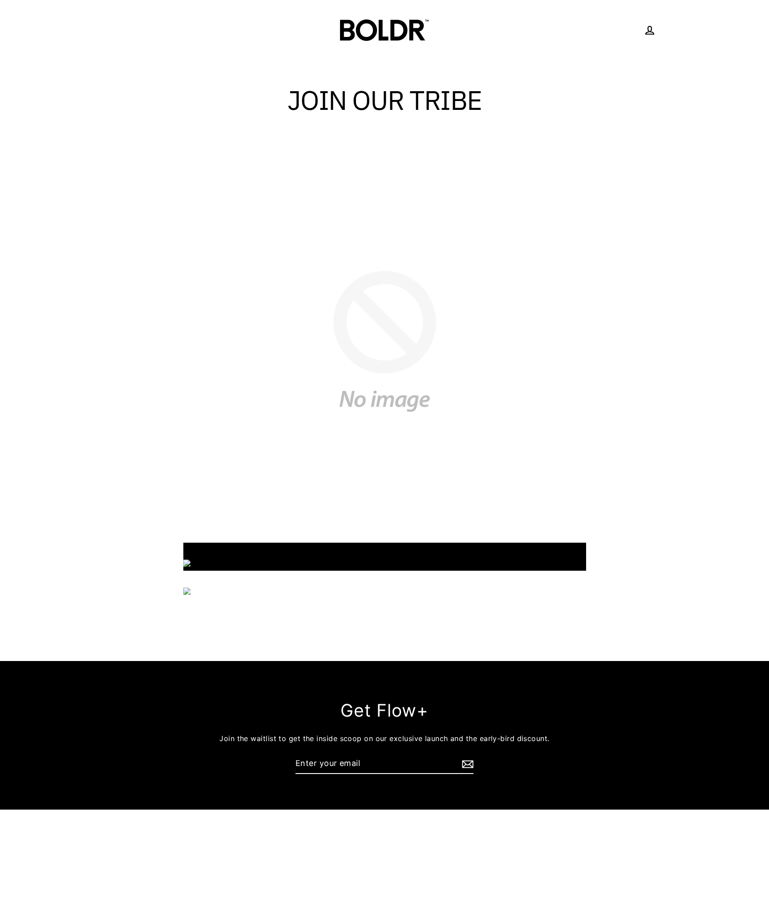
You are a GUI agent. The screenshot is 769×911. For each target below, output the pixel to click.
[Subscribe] (466, 764)
